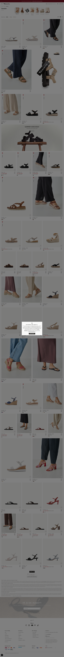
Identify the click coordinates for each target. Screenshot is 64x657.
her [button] (33, 330)
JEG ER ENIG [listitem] (32, 333)
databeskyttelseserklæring (31, 331)
